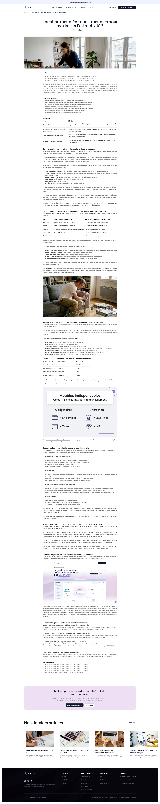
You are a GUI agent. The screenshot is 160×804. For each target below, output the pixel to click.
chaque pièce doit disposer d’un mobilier (64, 165)
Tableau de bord (85, 776)
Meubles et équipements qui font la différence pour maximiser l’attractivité (68, 104)
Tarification (69, 7)
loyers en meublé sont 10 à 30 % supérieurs (58, 330)
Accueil (64, 776)
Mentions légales (96, 797)
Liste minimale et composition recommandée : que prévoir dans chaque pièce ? (69, 102)
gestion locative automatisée (86, 606)
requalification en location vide (86, 86)
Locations (84, 783)
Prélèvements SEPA (86, 789)
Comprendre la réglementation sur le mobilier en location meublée (65, 100)
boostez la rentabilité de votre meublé (58, 440)
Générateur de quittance (126, 779)
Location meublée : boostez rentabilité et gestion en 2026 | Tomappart (67, 664)
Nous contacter (104, 783)
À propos (64, 783)
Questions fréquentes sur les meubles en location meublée (63, 112)
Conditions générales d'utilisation (127, 797)
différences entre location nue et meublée (68, 203)
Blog (76, 7)
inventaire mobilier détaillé (54, 262)
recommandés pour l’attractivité (73, 352)
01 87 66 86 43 (87, 2)
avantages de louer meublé (59, 516)
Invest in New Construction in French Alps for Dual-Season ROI (64, 672)
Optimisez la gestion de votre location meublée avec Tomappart (65, 110)
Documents (84, 786)
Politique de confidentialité (109, 797)
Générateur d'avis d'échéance (128, 776)
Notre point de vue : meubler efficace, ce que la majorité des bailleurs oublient (69, 108)
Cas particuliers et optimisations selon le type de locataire (63, 106)
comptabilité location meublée (53, 610)
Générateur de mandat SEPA (127, 783)
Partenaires (83, 7)
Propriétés (84, 779)
